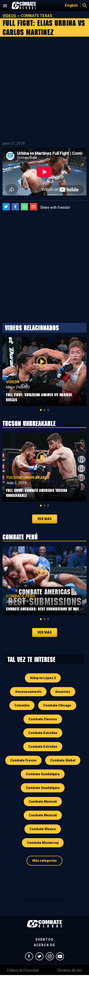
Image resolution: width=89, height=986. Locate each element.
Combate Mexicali (43, 801)
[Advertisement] (44, 89)
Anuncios (62, 691)
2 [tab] (44, 410)
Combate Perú (20, 596)
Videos (9, 15)
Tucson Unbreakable (28, 477)
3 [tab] (48, 410)
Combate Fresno (23, 760)
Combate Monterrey (43, 843)
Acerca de (44, 945)
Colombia (21, 705)
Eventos (44, 939)
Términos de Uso (69, 970)
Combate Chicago (57, 705)
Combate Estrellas (42, 733)
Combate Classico (43, 719)
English (71, 5)
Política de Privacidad (23, 970)
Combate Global (62, 760)
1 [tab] (41, 410)
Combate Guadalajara (43, 774)
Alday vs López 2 (43, 678)
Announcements (28, 691)
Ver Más (44, 519)
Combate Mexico (42, 829)
